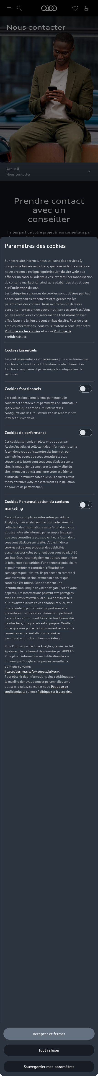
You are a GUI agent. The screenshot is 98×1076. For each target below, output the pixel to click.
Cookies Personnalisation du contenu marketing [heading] (37, 505)
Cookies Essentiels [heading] (21, 350)
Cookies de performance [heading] (25, 432)
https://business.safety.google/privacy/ (32, 671)
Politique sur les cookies (22, 331)
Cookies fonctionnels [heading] (23, 388)
